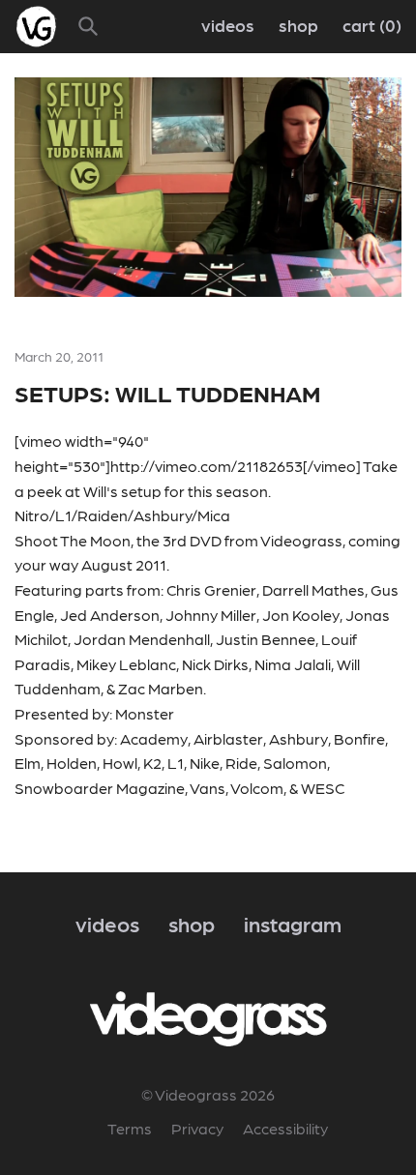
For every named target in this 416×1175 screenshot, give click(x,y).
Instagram (293, 923)
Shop (298, 25)
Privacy (197, 1128)
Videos (227, 25)
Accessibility (285, 1128)
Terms (129, 1128)
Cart (369, 25)
